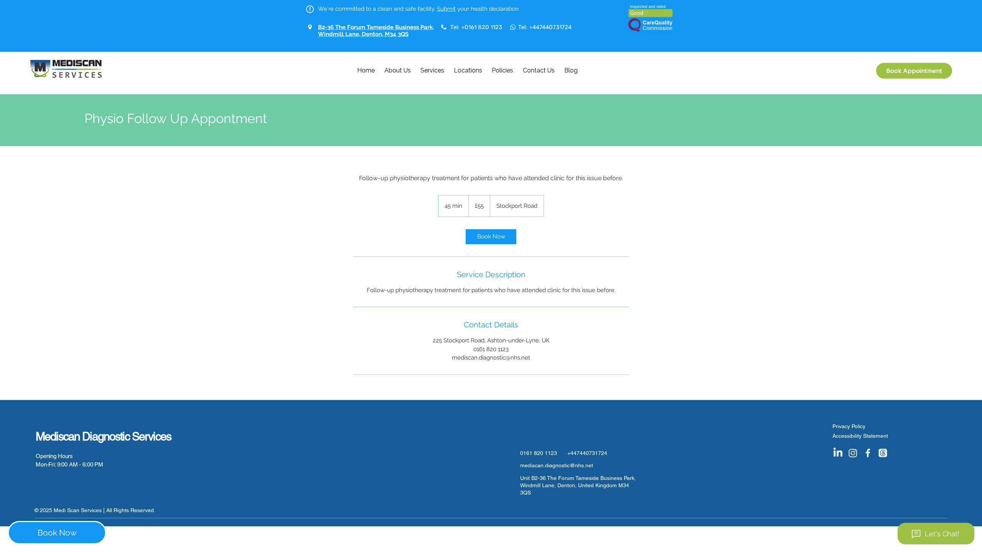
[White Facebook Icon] (867, 452)
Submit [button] (446, 8)
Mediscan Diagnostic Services (103, 436)
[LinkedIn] (838, 452)
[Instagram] (852, 452)
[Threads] (882, 452)
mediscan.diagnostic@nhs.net (556, 465)
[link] (491, 236)
